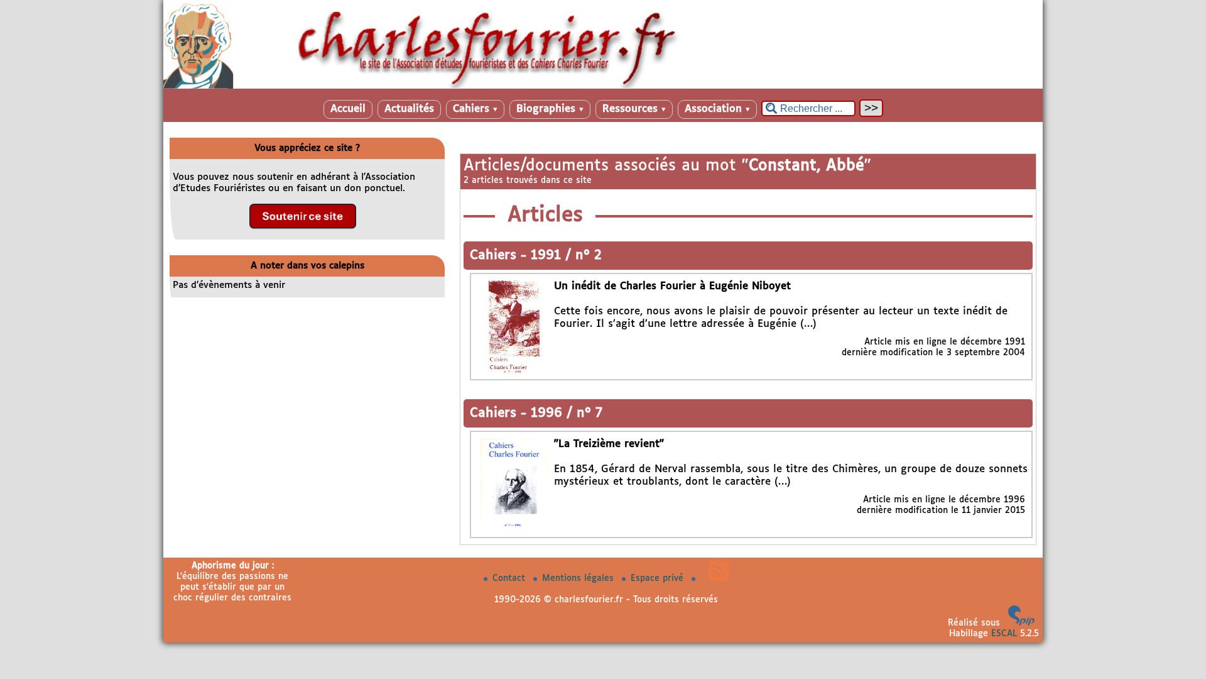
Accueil (348, 109)
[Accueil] (603, 86)
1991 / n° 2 (566, 255)
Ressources (634, 109)
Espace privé (659, 578)
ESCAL (1004, 633)
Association (717, 109)
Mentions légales (579, 578)
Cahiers (475, 109)
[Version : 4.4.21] (1021, 623)
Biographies (550, 109)
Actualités (409, 109)
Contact (510, 578)
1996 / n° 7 (566, 413)
